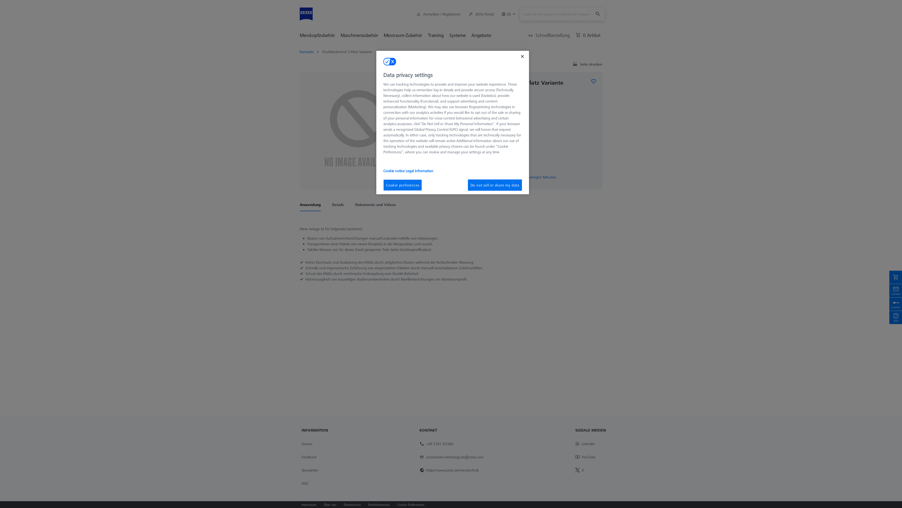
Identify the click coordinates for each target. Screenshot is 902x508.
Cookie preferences (402, 185)
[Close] (522, 56)
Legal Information (419, 170)
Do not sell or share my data (494, 185)
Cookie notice (394, 170)
